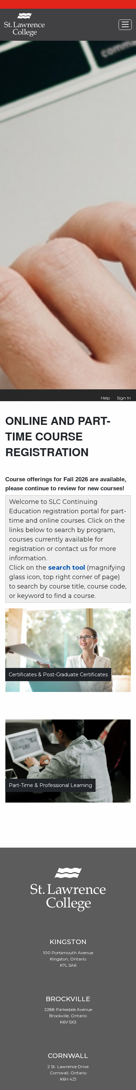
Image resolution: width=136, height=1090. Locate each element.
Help (105, 397)
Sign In (124, 397)
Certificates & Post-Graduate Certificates (58, 674)
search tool (66, 567)
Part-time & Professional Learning (50, 785)
